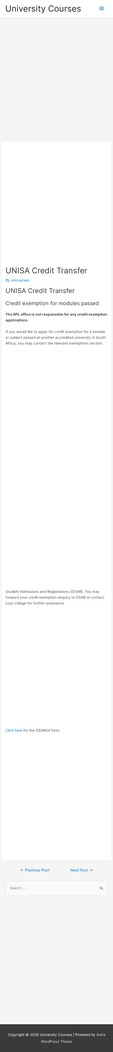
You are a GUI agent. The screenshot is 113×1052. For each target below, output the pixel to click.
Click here (14, 730)
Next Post (81, 870)
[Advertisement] (56, 79)
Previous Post (34, 870)
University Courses (43, 8)
